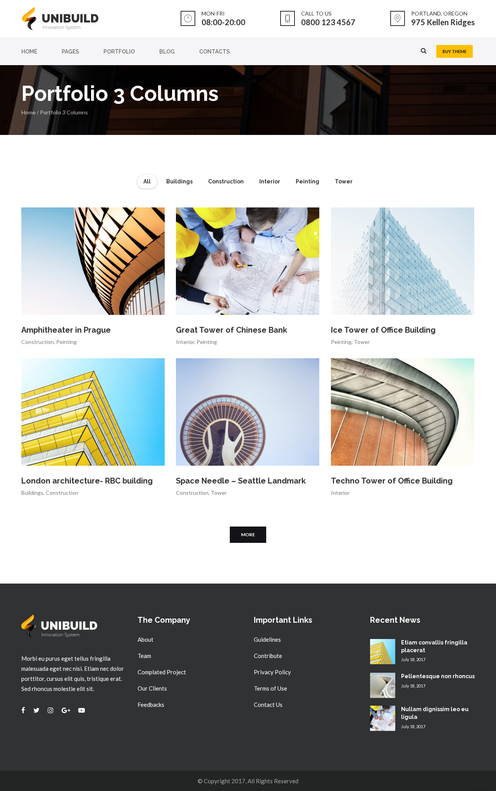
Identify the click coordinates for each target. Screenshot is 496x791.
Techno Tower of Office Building (392, 480)
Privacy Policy (272, 671)
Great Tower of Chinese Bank (231, 330)
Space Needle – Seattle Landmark (241, 480)
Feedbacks (151, 704)
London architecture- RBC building (87, 480)
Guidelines (267, 639)
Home (28, 112)
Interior (185, 342)
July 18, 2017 (413, 659)
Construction (37, 342)
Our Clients (152, 688)
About (145, 639)
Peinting (66, 342)
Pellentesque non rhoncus (438, 676)
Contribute (268, 655)
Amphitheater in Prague (66, 330)
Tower (362, 342)
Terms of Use (270, 688)
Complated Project (162, 671)
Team (144, 655)
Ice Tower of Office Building (383, 330)
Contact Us (268, 704)
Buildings (32, 492)
